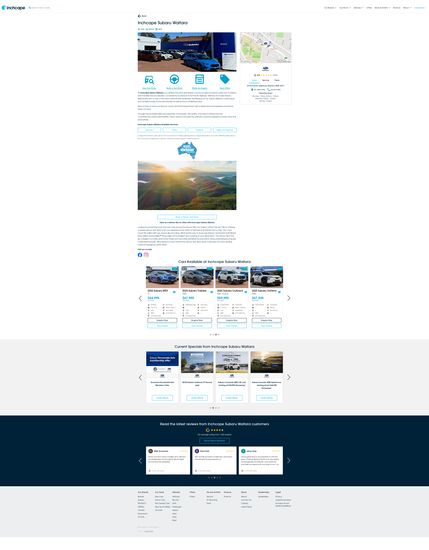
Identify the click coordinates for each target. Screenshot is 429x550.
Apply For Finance (224, 130)
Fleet (174, 520)
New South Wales (162, 507)
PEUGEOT (142, 503)
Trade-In (199, 130)
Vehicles (357, 8)
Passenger (176, 507)
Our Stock (343, 8)
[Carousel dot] (210, 334)
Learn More (162, 398)
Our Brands (329, 8)
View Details (162, 326)
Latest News (246, 507)
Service (149, 130)
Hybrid (175, 510)
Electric (175, 500)
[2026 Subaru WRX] (162, 277)
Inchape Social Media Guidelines (283, 504)
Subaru (141, 500)
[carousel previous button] (140, 298)
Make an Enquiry (199, 88)
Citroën (141, 510)
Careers (244, 503)
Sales (254, 80)
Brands (141, 496)
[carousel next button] (288, 298)
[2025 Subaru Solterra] (266, 277)
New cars (159, 496)
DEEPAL (141, 507)
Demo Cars (160, 500)
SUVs (174, 503)
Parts (174, 130)
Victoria (158, 510)
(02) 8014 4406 (275, 90)
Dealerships (420, 8)
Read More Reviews (214, 440)
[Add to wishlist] (174, 292)
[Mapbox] (246, 61)
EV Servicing (212, 500)
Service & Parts (381, 8)
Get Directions (259, 90)
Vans (174, 513)
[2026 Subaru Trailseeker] (197, 277)
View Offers (225, 88)
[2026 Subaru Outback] (231, 277)
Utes (174, 517)
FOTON (141, 517)
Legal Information (283, 500)
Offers (369, 8)
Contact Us (246, 500)
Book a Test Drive (174, 88)
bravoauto (143, 513)
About (406, 8)
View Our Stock (149, 88)
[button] (261, 460)
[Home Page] (13, 7)
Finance (396, 8)
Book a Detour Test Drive (187, 217)
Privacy (279, 496)
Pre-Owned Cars (162, 503)
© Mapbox (286, 62)
